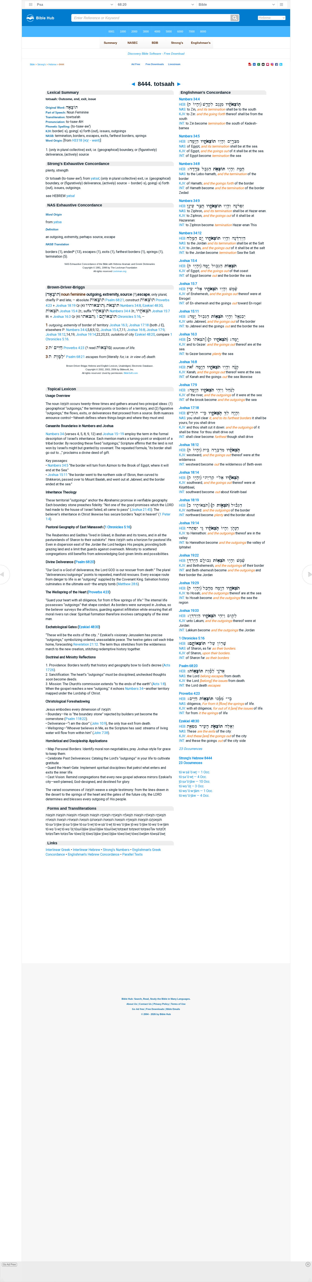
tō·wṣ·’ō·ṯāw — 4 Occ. (194, 796)
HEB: (182, 104)
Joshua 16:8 (136, 330)
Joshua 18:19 (66, 306)
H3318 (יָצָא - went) (86, 140)
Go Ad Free (9, 1264)
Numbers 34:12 (190, 233)
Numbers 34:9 (189, 201)
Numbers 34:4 (120, 311)
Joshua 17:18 (139, 325)
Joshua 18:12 (56, 334)
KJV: (182, 114)
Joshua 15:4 (68, 311)
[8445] (306, 584)
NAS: (182, 109)
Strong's (41, 64)
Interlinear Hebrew (86, 850)
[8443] (5, 584)
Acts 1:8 (159, 684)
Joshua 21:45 (141, 510)
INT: (182, 123)
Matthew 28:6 (128, 584)
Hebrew (52, 64)
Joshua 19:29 (189, 583)
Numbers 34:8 (130, 306)
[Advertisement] (156, 937)
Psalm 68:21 (114, 300)
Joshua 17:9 (155, 330)
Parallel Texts (132, 854)
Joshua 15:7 (161, 311)
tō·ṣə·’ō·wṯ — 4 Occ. (193, 777)
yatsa (57, 222)
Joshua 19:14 (86, 334)
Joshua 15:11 (57, 475)
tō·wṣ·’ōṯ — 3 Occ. (191, 786)
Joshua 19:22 (189, 555)
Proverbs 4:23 (73, 348)
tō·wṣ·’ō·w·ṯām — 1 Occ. (196, 791)
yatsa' (95, 178)
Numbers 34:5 (58, 465)
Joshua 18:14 (189, 472)
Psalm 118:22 (75, 719)
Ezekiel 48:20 (145, 334)
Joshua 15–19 (113, 434)
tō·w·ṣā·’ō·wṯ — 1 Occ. (194, 772)
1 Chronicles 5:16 (119, 317)
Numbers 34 (55, 434)
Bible (32, 64)
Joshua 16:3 (62, 317)
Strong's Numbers (116, 850)
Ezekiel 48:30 (152, 306)
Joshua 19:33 (189, 611)
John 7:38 (101, 733)
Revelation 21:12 (85, 644)
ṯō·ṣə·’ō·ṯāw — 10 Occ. (194, 781)
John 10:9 (98, 723)
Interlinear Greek (58, 850)
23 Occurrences (190, 749)
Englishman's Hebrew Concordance (93, 854)
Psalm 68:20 (84, 562)
